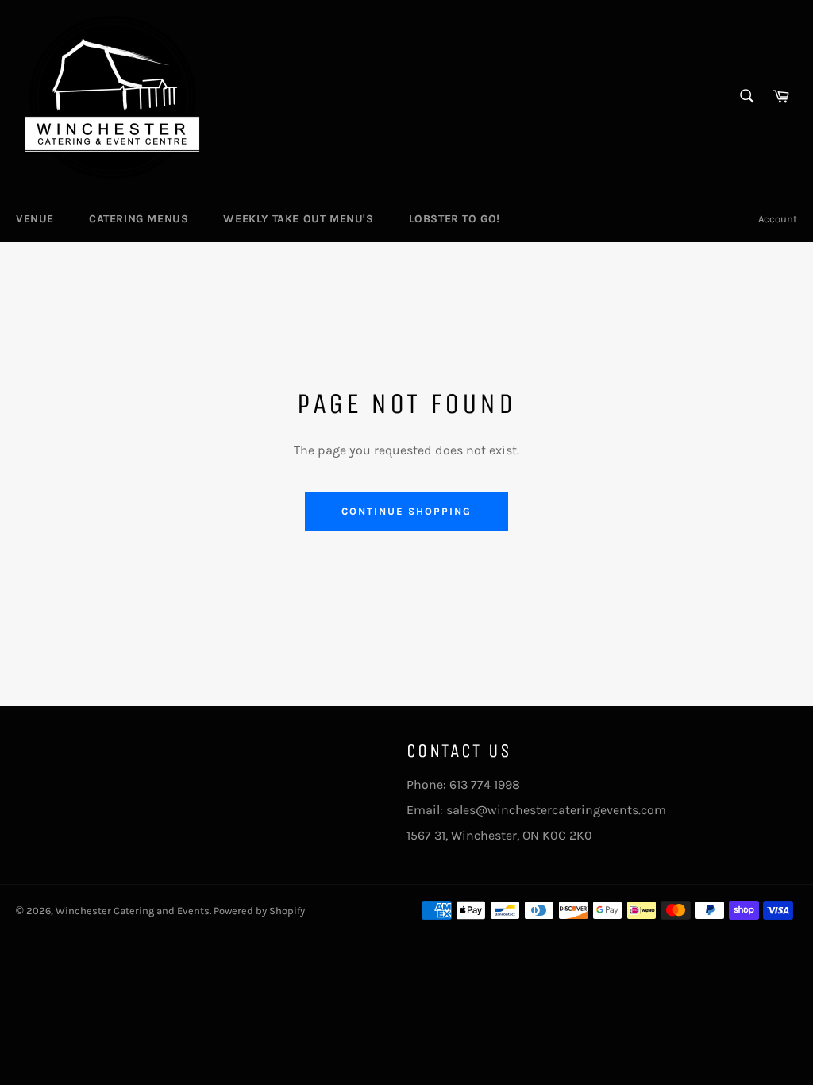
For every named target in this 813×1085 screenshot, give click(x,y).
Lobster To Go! (454, 219)
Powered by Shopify (259, 911)
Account (777, 219)
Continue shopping (406, 511)
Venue (35, 219)
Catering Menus (138, 219)
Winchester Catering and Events (133, 911)
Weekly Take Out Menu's (298, 219)
